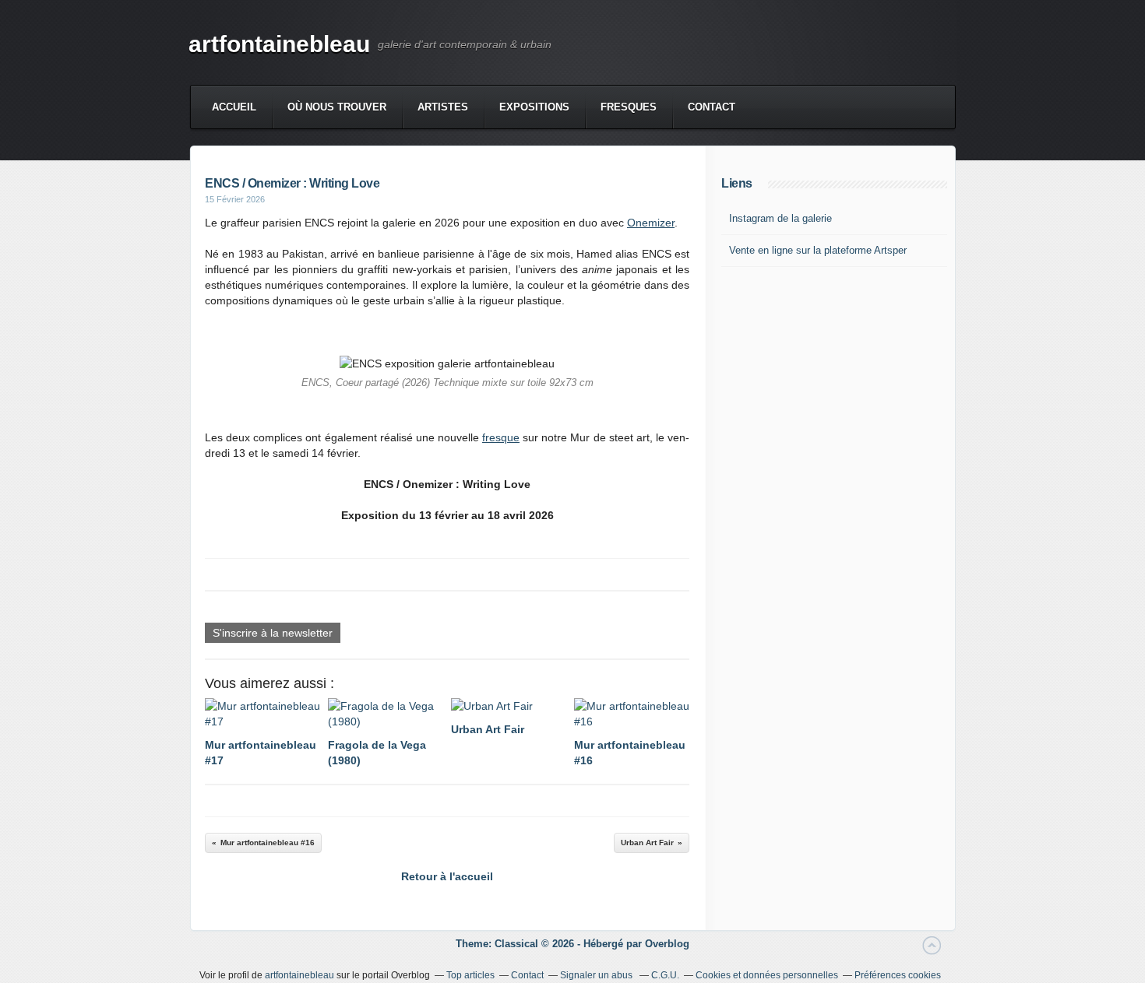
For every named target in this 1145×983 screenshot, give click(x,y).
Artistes (442, 107)
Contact (711, 107)
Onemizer (651, 222)
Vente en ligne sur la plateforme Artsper (818, 250)
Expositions (534, 107)
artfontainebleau (279, 44)
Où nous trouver (336, 107)
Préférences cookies (897, 975)
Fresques (629, 107)
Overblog (667, 944)
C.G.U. (665, 975)
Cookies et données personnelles (767, 975)
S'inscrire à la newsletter (273, 633)
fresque (501, 437)
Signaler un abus (597, 975)
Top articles (470, 975)
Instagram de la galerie (780, 218)
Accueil (234, 107)
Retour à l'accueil (447, 876)
